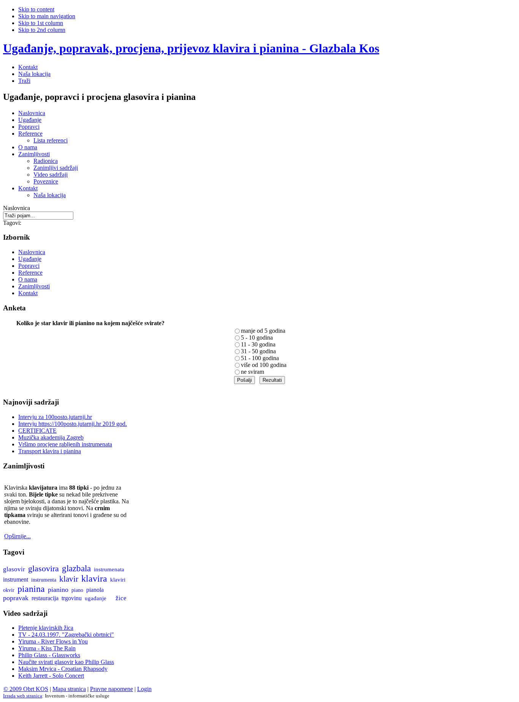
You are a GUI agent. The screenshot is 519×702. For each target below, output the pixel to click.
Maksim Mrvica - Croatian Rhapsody (63, 669)
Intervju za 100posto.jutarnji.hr (55, 417)
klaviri (117, 580)
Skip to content (36, 9)
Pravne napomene (111, 689)
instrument (15, 579)
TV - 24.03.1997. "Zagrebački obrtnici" (66, 634)
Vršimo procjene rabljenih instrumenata (65, 444)
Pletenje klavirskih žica (45, 628)
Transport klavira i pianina (49, 451)
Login (144, 689)
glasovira (43, 568)
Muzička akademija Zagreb (51, 437)
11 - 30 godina (258, 344)
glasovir (14, 569)
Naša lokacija (34, 74)
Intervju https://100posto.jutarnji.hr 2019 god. (72, 424)
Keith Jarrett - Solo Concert (51, 675)
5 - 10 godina (257, 337)
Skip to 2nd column (41, 30)
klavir (68, 578)
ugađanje (95, 598)
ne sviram (252, 371)
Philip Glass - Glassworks (49, 655)
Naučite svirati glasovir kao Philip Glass (66, 662)
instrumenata (109, 569)
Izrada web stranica (22, 696)
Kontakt (28, 67)
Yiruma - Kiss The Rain (47, 648)
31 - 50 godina (258, 351)
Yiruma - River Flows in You (53, 641)
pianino (58, 589)
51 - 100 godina (260, 358)
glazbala (76, 568)
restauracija (45, 598)
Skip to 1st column (40, 23)
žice (121, 598)
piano (77, 590)
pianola (95, 590)
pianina (31, 589)
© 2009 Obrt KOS (25, 689)
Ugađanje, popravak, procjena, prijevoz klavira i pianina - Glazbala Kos (191, 48)
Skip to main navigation (46, 16)
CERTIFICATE (37, 430)
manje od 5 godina (263, 330)
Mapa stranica (69, 689)
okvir (8, 590)
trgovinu (72, 598)
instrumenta (43, 580)
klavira (94, 578)
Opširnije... (17, 536)
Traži (24, 80)
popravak (15, 598)
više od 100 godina (263, 365)
